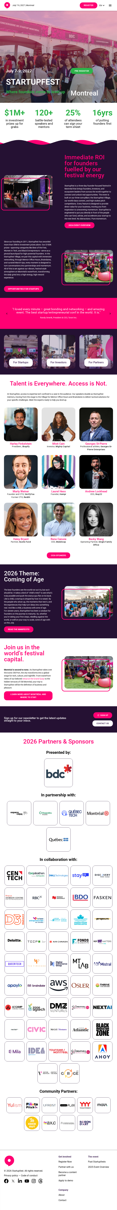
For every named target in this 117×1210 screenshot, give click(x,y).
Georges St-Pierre (96, 443)
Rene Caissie (58, 539)
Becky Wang (96, 539)
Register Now (65, 1161)
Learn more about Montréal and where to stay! (28, 695)
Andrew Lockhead (96, 491)
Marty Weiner (21, 491)
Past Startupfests (97, 1161)
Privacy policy (11, 1175)
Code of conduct (29, 1175)
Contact (62, 1200)
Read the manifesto (18, 629)
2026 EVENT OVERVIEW (79, 225)
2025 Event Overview (98, 1167)
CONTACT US (102, 723)
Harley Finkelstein (21, 443)
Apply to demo (65, 1180)
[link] (102, 5)
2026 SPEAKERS (58, 555)
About (61, 1195)
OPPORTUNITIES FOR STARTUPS (23, 289)
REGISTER (88, 5)
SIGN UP (102, 715)
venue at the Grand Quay (33, 679)
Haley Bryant (21, 539)
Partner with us (66, 1167)
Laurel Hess (58, 491)
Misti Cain (58, 443)
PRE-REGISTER (82, 71)
